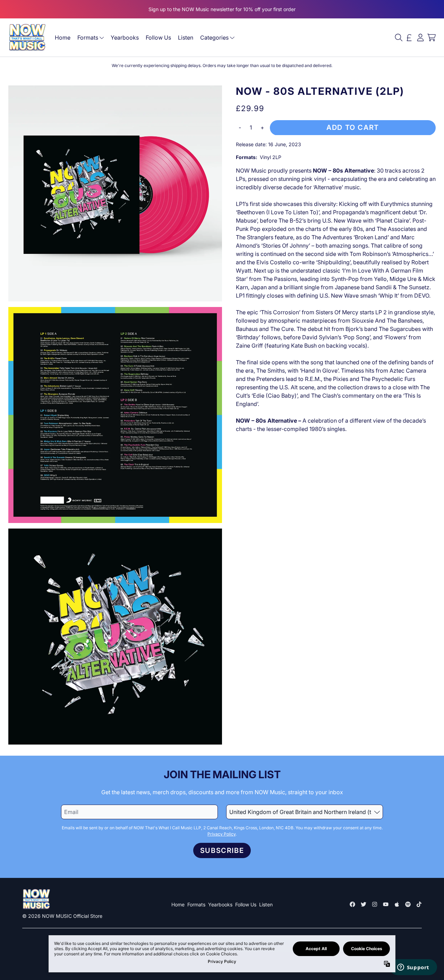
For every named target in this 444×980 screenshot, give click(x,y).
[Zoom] (115, 193)
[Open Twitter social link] (363, 904)
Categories (214, 37)
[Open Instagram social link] (374, 904)
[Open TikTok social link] (419, 904)
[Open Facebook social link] (352, 904)
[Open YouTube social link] (385, 904)
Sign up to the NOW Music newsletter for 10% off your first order (222, 9)
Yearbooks (125, 37)
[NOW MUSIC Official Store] (26, 37)
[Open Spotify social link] (408, 904)
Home (62, 37)
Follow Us (158, 37)
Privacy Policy (221, 834)
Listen (185, 37)
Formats (87, 37)
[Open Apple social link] (397, 904)
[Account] (420, 37)
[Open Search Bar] (398, 37)
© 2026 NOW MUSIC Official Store (62, 916)
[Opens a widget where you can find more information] (413, 968)
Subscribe (222, 850)
